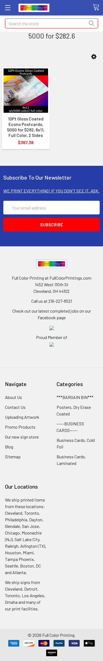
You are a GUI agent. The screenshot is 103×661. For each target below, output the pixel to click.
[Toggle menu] (7, 7)
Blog (9, 446)
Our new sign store (22, 436)
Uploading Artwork (22, 417)
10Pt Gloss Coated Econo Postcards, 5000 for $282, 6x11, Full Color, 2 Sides (25, 127)
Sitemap (13, 456)
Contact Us (15, 407)
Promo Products (20, 426)
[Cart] (98, 7)
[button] (94, 56)
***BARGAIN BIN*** (75, 397)
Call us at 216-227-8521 (51, 301)
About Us (13, 397)
